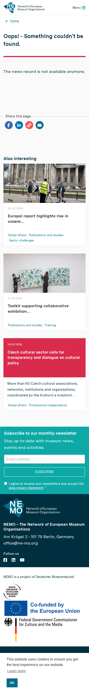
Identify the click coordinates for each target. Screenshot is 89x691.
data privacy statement (26, 488)
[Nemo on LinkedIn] (13, 560)
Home (14, 21)
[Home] (24, 7)
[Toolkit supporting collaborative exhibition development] (44, 276)
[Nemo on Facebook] (5, 560)
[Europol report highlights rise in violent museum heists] (44, 186)
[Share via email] (39, 125)
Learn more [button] (16, 671)
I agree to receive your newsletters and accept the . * (46, 486)
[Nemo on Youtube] (22, 560)
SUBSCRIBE (44, 472)
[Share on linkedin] (19, 125)
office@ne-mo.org (20, 543)
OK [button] (12, 683)
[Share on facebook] (8, 125)
